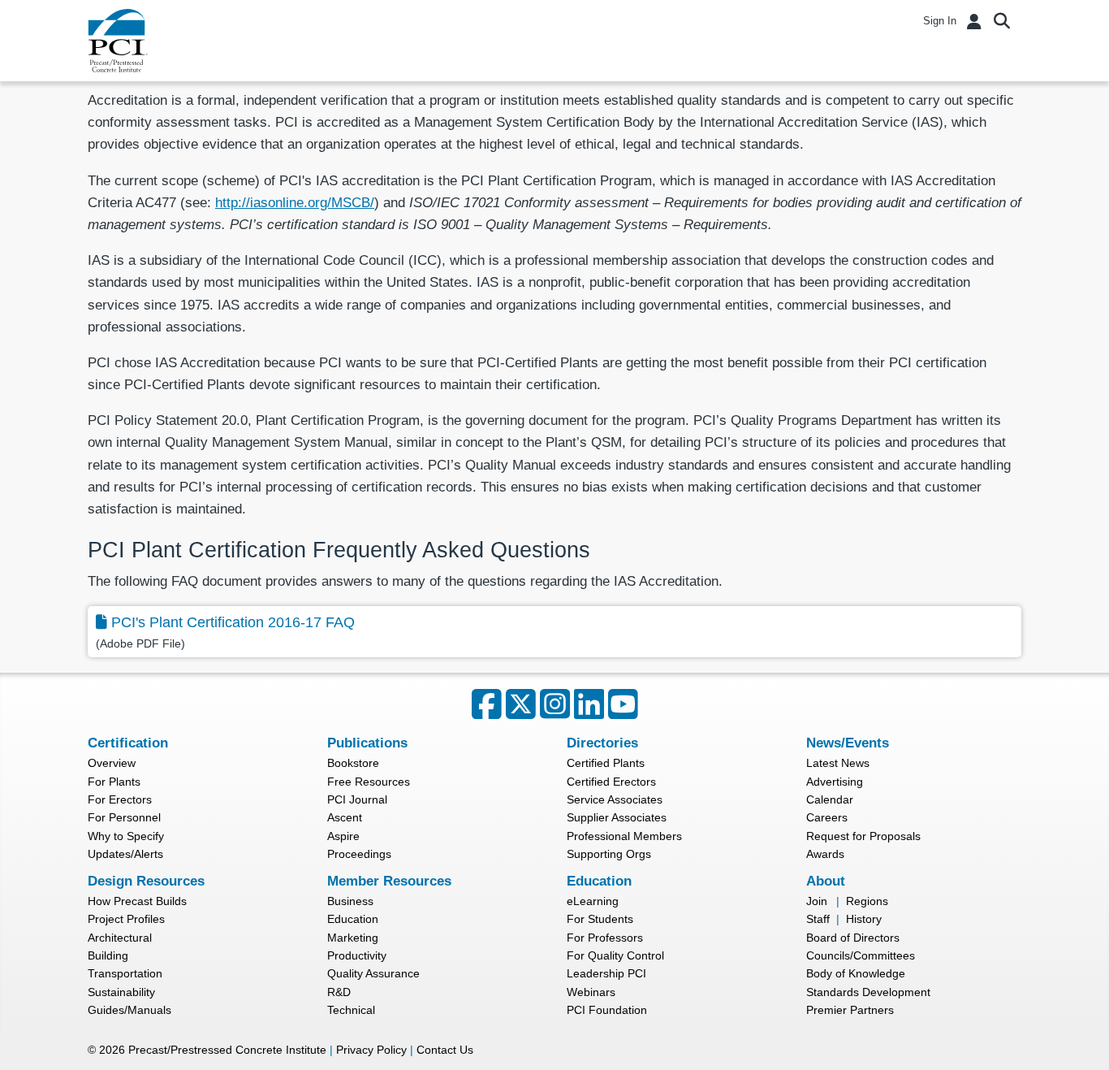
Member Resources (389, 881)
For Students (600, 918)
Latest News (838, 762)
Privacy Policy (371, 1049)
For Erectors (120, 799)
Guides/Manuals (129, 1009)
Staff (818, 918)
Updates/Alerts (125, 853)
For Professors (605, 937)
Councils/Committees (860, 955)
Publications (367, 743)
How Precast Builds (137, 901)
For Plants (114, 781)
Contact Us (444, 1049)
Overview (112, 762)
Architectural (120, 937)
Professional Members (624, 836)
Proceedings (359, 853)
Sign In (939, 21)
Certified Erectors (611, 781)
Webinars (591, 992)
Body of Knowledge (855, 973)
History (864, 918)
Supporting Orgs (609, 853)
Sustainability (121, 992)
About (825, 881)
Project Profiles (126, 918)
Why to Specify (126, 836)
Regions (867, 901)
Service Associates (614, 799)
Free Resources (368, 781)
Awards (825, 853)
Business (350, 901)
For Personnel (124, 817)
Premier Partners (850, 1009)
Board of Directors (853, 937)
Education (352, 918)
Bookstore (353, 762)
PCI (118, 40)
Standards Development (868, 992)
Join (816, 901)
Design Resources (146, 881)
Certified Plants (606, 762)
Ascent (344, 817)
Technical (351, 1009)
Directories (602, 743)
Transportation (125, 973)
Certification (128, 743)
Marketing (352, 937)
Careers (827, 817)
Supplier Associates (617, 817)
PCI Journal (357, 799)
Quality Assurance (373, 973)
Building (108, 955)
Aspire (343, 836)
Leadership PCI (606, 973)
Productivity (356, 955)
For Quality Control (615, 955)
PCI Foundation (607, 1009)
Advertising (834, 781)
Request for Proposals (863, 836)
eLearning (593, 901)
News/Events (847, 743)
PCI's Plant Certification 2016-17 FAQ (233, 622)
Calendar (829, 799)
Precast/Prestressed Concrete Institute (227, 1049)
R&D (339, 992)
